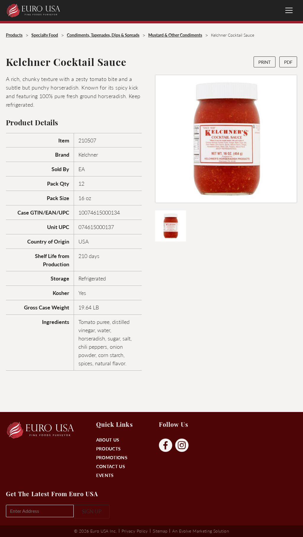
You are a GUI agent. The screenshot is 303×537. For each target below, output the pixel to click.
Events (105, 475)
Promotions (111, 457)
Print (264, 62)
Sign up (91, 511)
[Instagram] (181, 445)
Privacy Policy (135, 531)
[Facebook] (165, 445)
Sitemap (160, 531)
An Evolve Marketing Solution (200, 531)
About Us (107, 440)
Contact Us (110, 466)
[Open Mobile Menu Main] (289, 10)
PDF (288, 62)
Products (108, 448)
